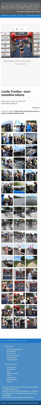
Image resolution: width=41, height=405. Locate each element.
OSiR (8, 371)
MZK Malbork (11, 377)
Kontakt (23, 341)
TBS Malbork (11, 369)
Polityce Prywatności (34, 9)
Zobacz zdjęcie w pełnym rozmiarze (15, 61)
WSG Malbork (11, 351)
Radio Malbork (12, 358)
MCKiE (9, 375)
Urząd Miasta (11, 367)
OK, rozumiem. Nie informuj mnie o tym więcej (28, 11)
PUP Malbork (11, 353)
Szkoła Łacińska (12, 373)
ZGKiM (9, 382)
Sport (21, 15)
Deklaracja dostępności (15, 349)
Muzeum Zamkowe (13, 356)
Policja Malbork (12, 360)
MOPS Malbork (12, 380)
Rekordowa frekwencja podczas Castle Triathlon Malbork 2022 (20, 112)
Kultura (13, 15)
